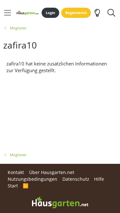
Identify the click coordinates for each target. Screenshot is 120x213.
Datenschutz (75, 179)
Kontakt (16, 172)
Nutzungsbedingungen (32, 179)
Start (13, 186)
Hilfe (99, 179)
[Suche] (111, 12)
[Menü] (7, 12)
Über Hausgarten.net (51, 172)
